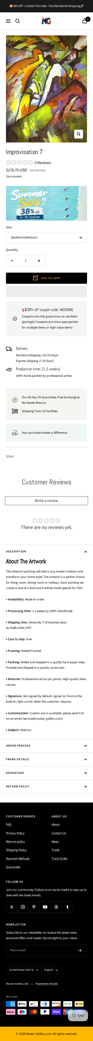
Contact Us (59, 833)
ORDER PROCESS (18, 746)
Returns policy (15, 841)
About (56, 824)
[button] (46, 291)
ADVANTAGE (15, 773)
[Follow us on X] (11, 907)
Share (10, 456)
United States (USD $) (21, 970)
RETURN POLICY (18, 786)
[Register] (80, 950)
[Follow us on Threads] (56, 907)
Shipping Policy (16, 850)
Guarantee (13, 867)
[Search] (17, 21)
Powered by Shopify (46, 984)
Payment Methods (18, 858)
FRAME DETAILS (17, 759)
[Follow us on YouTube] (45, 907)
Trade (55, 850)
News (55, 841)
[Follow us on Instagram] (22, 907)
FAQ (8, 824)
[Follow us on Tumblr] (67, 907)
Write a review (46, 500)
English (48, 970)
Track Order (60, 858)
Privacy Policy (15, 833)
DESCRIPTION (16, 551)
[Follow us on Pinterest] (33, 907)
